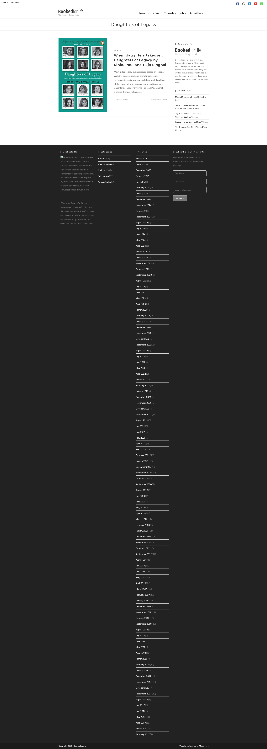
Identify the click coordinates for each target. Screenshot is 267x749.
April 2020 (141, 513)
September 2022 (144, 344)
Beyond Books (105, 164)
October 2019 (142, 548)
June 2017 (140, 711)
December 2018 (143, 606)
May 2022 (140, 367)
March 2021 (141, 449)
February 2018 (143, 664)
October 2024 (142, 211)
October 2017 (142, 687)
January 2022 (142, 391)
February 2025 (143, 187)
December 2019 (143, 536)
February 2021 (143, 455)
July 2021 (140, 426)
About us (4, 3)
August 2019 (142, 559)
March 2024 (141, 251)
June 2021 (140, 432)
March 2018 (141, 658)
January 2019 (142, 600)
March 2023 (141, 309)
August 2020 (142, 490)
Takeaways (103, 176)
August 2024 (142, 222)
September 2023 (144, 274)
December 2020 (143, 466)
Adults (117, 51)
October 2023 (142, 269)
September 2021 (144, 414)
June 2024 (140, 234)
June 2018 (140, 641)
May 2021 (140, 437)
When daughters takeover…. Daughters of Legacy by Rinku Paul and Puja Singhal (140, 60)
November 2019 (143, 542)
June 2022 (140, 362)
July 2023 (140, 286)
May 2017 (140, 716)
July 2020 (140, 496)
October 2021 (142, 408)
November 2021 (143, 402)
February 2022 (143, 385)
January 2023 (142, 321)
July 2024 (140, 228)
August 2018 (142, 629)
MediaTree (204, 746)
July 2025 (140, 181)
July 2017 (140, 705)
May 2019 (140, 577)
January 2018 (142, 670)
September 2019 (144, 554)
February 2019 (143, 594)
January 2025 (142, 193)
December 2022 (143, 327)
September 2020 (144, 484)
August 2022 (142, 350)
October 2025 (142, 176)
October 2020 (142, 478)
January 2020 (142, 530)
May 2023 (140, 298)
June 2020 (140, 501)
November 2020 (143, 472)
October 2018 (142, 618)
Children (102, 170)
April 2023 (141, 303)
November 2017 (143, 682)
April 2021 (141, 443)
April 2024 (141, 245)
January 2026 (142, 164)
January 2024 (142, 257)
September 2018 (144, 623)
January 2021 (142, 461)
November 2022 (143, 333)
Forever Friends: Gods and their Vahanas (191, 122)
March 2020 (141, 519)
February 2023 (143, 315)
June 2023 (140, 292)
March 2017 (141, 728)
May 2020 (140, 507)
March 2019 (141, 588)
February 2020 (143, 525)
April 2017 (141, 722)
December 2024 (143, 199)
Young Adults (104, 181)
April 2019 (141, 583)
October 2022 (142, 338)
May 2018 (140, 647)
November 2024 (143, 205)
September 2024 (144, 216)
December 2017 (143, 676)
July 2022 (140, 356)
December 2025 (143, 170)
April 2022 (141, 373)
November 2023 (143, 263)
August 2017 (142, 699)
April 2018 (141, 652)
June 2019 (140, 571)
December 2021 (143, 397)
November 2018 (143, 612)
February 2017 (143, 734)
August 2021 (142, 420)
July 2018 (140, 635)
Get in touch (14, 3)
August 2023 (142, 280)
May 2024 (140, 240)
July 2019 (140, 565)
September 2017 (144, 693)
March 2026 (141, 158)
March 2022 (141, 379)
